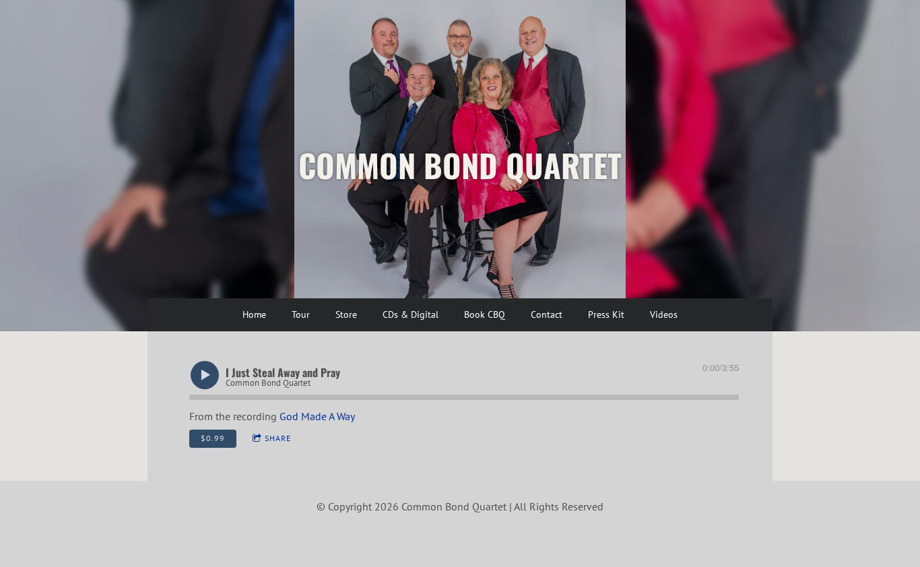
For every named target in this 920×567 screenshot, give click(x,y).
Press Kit (606, 314)
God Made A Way (317, 416)
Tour (301, 314)
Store (346, 314)
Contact (546, 314)
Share (278, 438)
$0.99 (213, 438)
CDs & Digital (410, 314)
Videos (664, 314)
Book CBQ (484, 314)
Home (254, 314)
